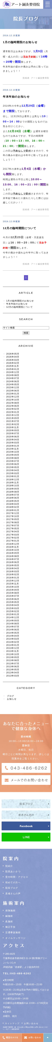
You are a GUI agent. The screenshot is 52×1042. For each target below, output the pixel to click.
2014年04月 (12, 636)
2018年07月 (12, 495)
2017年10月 (12, 516)
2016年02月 (12, 574)
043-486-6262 (20, 973)
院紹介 (9, 866)
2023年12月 (12, 387)
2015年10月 (12, 587)
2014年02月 (12, 642)
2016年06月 (12, 562)
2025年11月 (12, 366)
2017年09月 (12, 519)
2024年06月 (12, 381)
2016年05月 (12, 565)
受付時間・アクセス (16, 877)
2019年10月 (12, 452)
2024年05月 (12, 384)
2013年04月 (12, 672)
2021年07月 (12, 421)
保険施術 (10, 910)
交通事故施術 (13, 932)
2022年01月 (12, 412)
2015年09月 (12, 590)
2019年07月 (12, 461)
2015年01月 (12, 614)
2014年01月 (12, 645)
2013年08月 (12, 660)
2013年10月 (12, 654)
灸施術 (9, 921)
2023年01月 (12, 393)
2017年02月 (12, 537)
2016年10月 (12, 550)
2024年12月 (12, 372)
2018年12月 (12, 479)
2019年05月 (12, 467)
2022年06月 (12, 406)
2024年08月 (12, 375)
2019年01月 (12, 476)
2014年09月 (12, 620)
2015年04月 (12, 605)
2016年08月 (12, 556)
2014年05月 (12, 633)
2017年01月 (12, 541)
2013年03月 (12, 675)
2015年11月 (12, 583)
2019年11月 (12, 449)
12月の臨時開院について (19, 228)
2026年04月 (12, 357)
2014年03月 (12, 639)
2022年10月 (12, 399)
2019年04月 (12, 470)
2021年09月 (12, 418)
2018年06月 (12, 498)
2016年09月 (12, 553)
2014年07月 (12, 626)
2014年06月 (12, 629)
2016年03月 (12, 571)
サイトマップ (12, 1023)
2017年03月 (12, 534)
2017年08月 (12, 522)
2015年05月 (12, 602)
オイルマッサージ (15, 938)
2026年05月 (12, 354)
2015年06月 (12, 599)
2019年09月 (12, 455)
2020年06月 (12, 436)
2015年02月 (12, 611)
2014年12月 (12, 617)
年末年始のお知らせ (16, 96)
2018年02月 (12, 507)
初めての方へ (13, 882)
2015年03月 (12, 608)
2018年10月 (12, 485)
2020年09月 (12, 430)
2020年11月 (12, 427)
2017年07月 (12, 525)
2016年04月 (12, 568)
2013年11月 (12, 651)
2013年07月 (12, 663)
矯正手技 (10, 927)
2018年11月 (12, 482)
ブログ (10, 696)
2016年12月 (12, 544)
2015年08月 (12, 593)
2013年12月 (12, 648)
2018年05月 (12, 501)
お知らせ (11, 699)
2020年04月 (12, 439)
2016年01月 (12, 577)
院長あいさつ (13, 871)
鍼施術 (9, 916)
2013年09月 (12, 657)
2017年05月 (12, 528)
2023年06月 (12, 390)
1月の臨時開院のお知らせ (20, 42)
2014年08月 (12, 623)
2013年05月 (12, 669)
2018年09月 (12, 489)
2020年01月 (12, 446)
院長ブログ (11, 888)
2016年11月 (12, 547)
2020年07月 (12, 433)
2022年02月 (12, 409)
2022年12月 (12, 396)
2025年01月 (12, 369)
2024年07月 (12, 378)
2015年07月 (12, 596)
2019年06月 (12, 464)
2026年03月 (12, 360)
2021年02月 (12, 424)
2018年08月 (12, 492)
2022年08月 (12, 403)
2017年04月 (12, 531)
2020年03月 (12, 442)
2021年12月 (12, 415)
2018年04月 (12, 504)
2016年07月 (12, 559)
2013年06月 (12, 666)
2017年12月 (12, 513)
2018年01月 (12, 510)
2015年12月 (12, 580)
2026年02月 (12, 363)
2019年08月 (12, 458)
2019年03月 (12, 473)
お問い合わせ (31, 1023)
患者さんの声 (13, 893)
